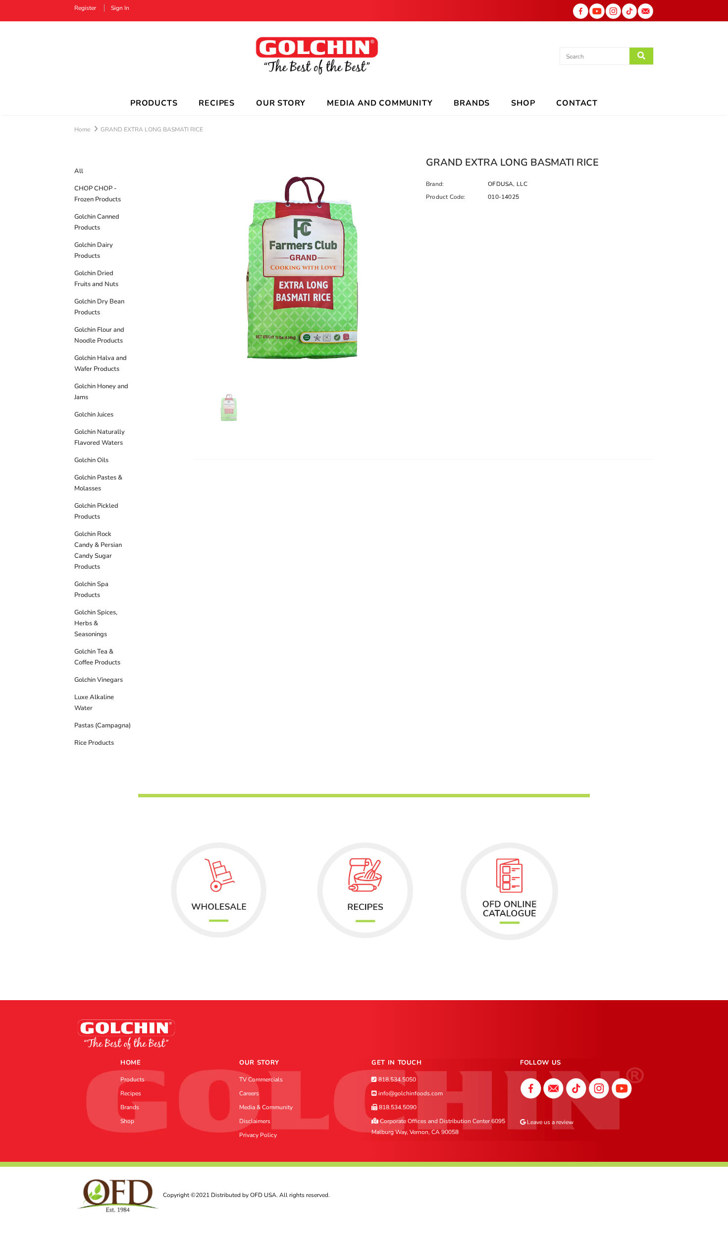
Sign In (120, 8)
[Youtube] (597, 10)
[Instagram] (613, 10)
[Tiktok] (630, 10)
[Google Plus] (554, 1088)
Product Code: (446, 197)
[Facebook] (580, 10)
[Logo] (317, 56)
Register (86, 8)
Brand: (435, 184)
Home (82, 129)
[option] (302, 268)
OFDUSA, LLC (507, 184)
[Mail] (645, 10)
